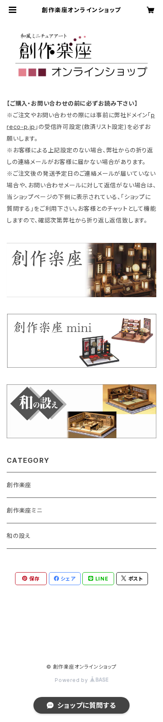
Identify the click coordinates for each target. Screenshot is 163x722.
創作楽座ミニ (25, 510)
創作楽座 (19, 484)
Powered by (72, 680)
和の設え (19, 535)
